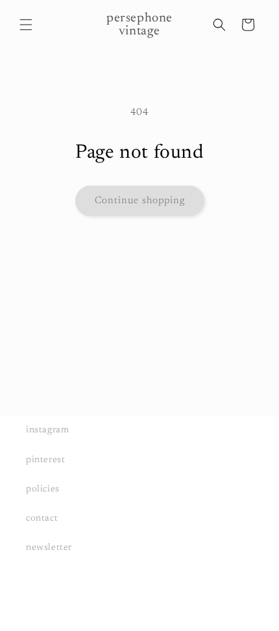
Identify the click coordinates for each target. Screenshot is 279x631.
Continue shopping (140, 201)
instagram (47, 430)
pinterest (45, 460)
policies (43, 489)
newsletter (49, 547)
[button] (26, 24)
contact (42, 518)
